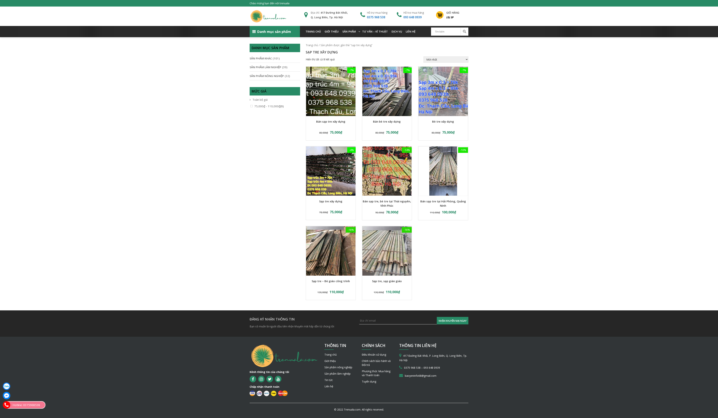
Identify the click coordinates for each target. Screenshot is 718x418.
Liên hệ (410, 31)
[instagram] (261, 379)
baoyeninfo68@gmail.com (420, 375)
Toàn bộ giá (260, 99)
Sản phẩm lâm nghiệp (337, 373)
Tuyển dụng (369, 381)
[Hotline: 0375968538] (6, 405)
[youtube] (278, 379)
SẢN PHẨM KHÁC (261, 58)
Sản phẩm (349, 31)
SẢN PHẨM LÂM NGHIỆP (265, 67)
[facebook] (253, 379)
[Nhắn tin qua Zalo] (6, 386)
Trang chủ (313, 31)
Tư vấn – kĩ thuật (375, 31)
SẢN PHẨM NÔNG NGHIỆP (267, 76)
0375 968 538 (376, 17)
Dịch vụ (397, 31)
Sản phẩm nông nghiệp (338, 367)
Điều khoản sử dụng (374, 354)
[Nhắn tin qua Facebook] (6, 395)
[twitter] (269, 379)
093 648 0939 (412, 17)
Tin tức (328, 380)
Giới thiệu (332, 31)
